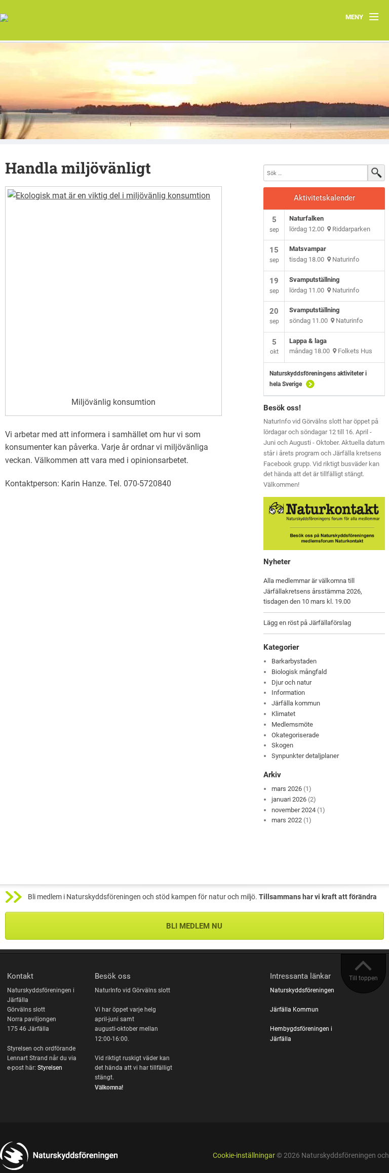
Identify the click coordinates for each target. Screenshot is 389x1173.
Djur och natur (291, 682)
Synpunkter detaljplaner (305, 756)
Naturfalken (306, 218)
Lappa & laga (308, 341)
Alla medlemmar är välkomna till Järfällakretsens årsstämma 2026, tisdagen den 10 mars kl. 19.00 (312, 591)
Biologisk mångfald (299, 672)
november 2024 (293, 810)
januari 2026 (288, 799)
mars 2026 (286, 788)
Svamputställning (314, 279)
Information (288, 692)
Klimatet (283, 714)
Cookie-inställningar (244, 1155)
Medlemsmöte (292, 724)
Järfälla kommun (295, 703)
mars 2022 (286, 820)
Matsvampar (307, 249)
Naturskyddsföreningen (302, 990)
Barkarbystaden (294, 661)
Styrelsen (49, 1067)
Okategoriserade (295, 735)
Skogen (282, 745)
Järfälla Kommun (294, 1009)
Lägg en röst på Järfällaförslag (307, 622)
